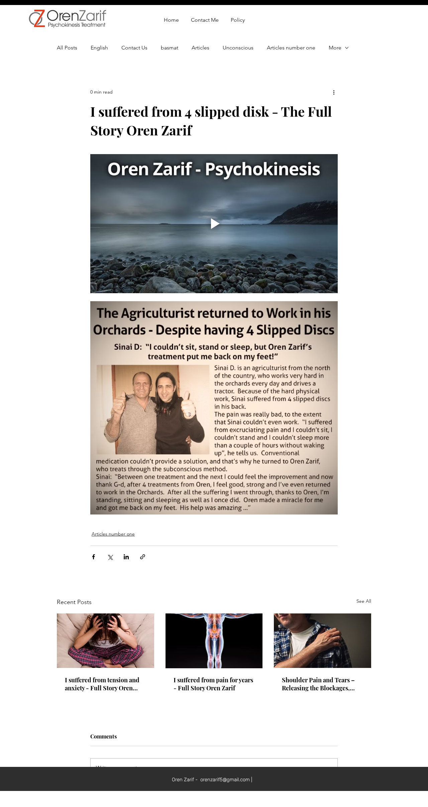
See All (363, 601)
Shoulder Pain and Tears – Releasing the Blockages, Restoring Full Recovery (318, 684)
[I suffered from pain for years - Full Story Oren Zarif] (214, 640)
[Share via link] (142, 557)
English (99, 47)
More (335, 47)
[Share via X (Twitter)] (110, 557)
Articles (200, 47)
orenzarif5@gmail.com (225, 780)
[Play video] (214, 223)
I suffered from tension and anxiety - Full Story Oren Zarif (102, 684)
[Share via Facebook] (93, 557)
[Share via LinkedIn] (126, 557)
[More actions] (334, 92)
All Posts (67, 47)
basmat (169, 47)
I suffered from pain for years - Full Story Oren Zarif (213, 684)
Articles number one (291, 47)
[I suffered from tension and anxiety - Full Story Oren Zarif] (105, 640)
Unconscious (238, 47)
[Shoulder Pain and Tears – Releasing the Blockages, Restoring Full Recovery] (322, 640)
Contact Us (134, 47)
